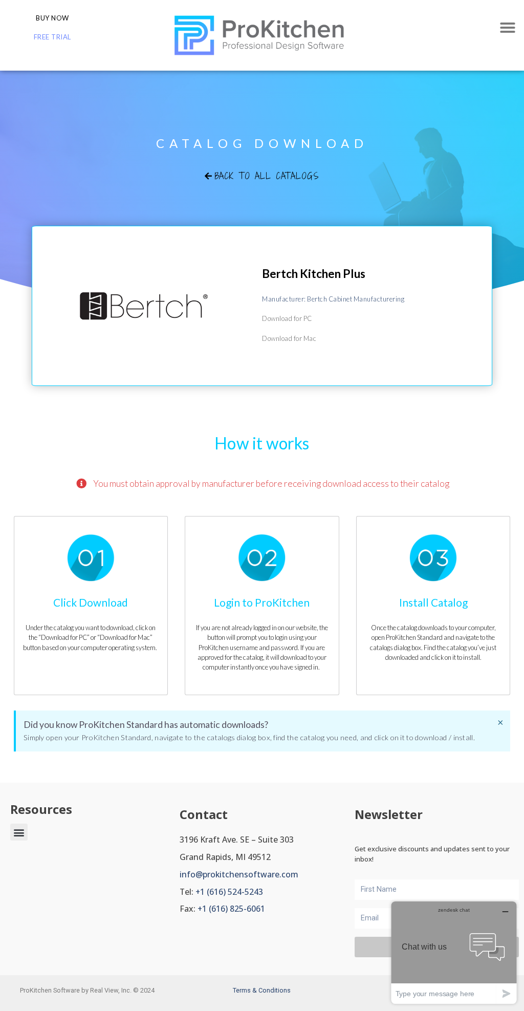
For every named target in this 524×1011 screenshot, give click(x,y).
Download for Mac (289, 338)
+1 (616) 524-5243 (229, 891)
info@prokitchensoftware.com (239, 874)
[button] (507, 27)
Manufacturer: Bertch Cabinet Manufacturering (333, 299)
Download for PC (287, 318)
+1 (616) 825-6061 (231, 908)
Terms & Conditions (262, 990)
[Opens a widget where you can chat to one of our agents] (453, 952)
